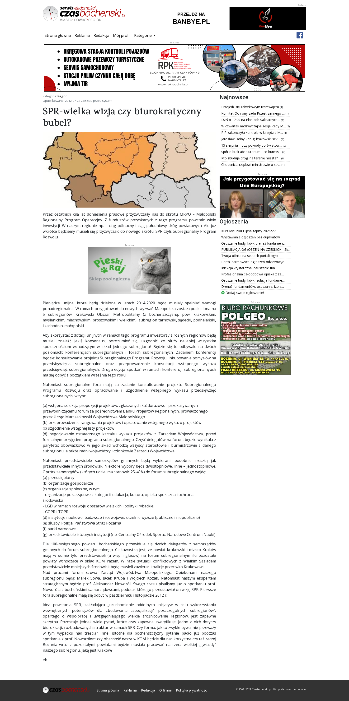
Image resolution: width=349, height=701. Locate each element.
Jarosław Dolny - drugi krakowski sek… (251, 139)
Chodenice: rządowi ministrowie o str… (251, 164)
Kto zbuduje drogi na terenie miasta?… (251, 158)
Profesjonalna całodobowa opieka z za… (252, 274)
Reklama (82, 35)
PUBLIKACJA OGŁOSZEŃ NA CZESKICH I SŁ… (256, 249)
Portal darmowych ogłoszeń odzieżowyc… (254, 262)
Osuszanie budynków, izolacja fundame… (253, 280)
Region (62, 96)
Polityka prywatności (192, 690)
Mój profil (121, 35)
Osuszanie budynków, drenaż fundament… (254, 243)
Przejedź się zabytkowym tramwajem (250, 107)
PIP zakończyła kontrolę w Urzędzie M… (252, 132)
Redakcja (101, 35)
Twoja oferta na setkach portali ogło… (250, 255)
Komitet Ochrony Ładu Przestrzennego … (253, 113)
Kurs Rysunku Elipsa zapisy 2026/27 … (250, 231)
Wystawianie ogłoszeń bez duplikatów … (252, 237)
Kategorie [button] (143, 35)
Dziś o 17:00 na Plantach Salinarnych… (251, 119)
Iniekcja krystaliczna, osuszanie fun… (249, 268)
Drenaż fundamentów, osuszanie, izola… (252, 286)
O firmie (165, 690)
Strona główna (59, 35)
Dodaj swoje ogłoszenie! (244, 292)
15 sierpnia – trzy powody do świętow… (252, 145)
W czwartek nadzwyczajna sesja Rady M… (254, 126)
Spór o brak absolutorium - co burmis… (251, 151)
